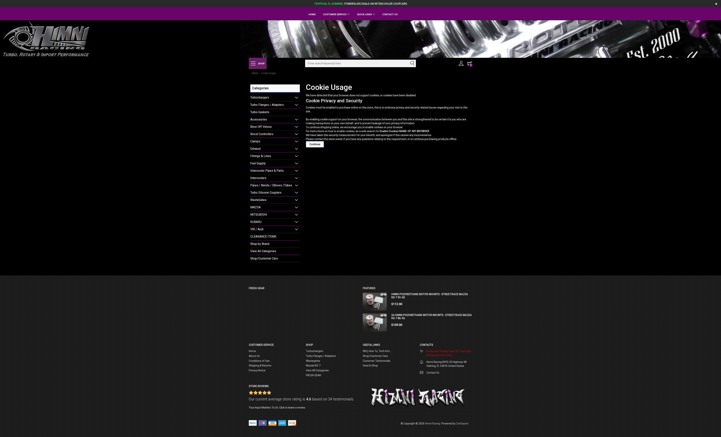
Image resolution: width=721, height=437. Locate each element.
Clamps (255, 141)
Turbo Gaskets (259, 112)
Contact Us (389, 14)
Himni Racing (432, 423)
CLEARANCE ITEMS (263, 236)
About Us (254, 355)
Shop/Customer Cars (264, 258)
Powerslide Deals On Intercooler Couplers (360, 3)
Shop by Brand (259, 244)
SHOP (261, 63)
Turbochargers (259, 97)
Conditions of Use (259, 360)
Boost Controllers (261, 134)
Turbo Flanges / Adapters (267, 105)
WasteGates (258, 200)
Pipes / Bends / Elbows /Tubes (271, 185)
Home (312, 14)
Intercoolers (258, 178)
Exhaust (255, 148)
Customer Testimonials (376, 360)
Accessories (258, 119)
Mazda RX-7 (313, 365)
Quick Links (364, 14)
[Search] (412, 63)
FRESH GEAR (313, 375)
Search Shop (370, 365)
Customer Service (334, 14)
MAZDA (255, 207)
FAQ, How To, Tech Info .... (378, 351)
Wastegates (313, 360)
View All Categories (263, 251)
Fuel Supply (258, 163)
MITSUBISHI (258, 214)
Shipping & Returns (260, 365)
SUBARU (256, 222)
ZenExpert (462, 423)
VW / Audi (256, 229)
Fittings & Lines (260, 156)
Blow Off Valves (261, 127)
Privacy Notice (257, 370)
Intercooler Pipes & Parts (267, 170)
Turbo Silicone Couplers (265, 192)
